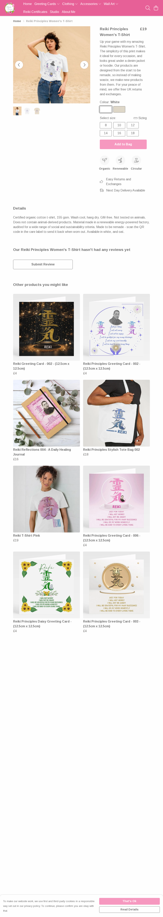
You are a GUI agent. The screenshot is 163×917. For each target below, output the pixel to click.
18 (133, 133)
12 (133, 125)
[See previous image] (19, 65)
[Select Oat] (119, 109)
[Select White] (106, 109)
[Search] (148, 8)
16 (119, 133)
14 (106, 133)
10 (119, 125)
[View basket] (156, 8)
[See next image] (84, 65)
